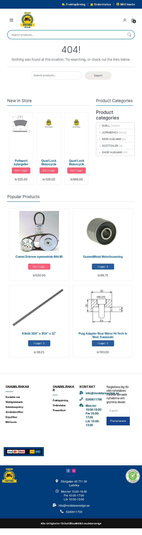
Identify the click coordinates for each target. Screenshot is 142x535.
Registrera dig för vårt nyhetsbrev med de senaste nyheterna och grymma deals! (117, 394)
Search (129, 34)
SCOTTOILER (110, 145)
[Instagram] (74, 471)
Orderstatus (102, 4)
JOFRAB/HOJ (110, 132)
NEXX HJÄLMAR (111, 139)
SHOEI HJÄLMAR (112, 152)
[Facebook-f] (68, 471)
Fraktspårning (75, 4)
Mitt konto (127, 4)
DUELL (106, 125)
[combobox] (66, 34)
